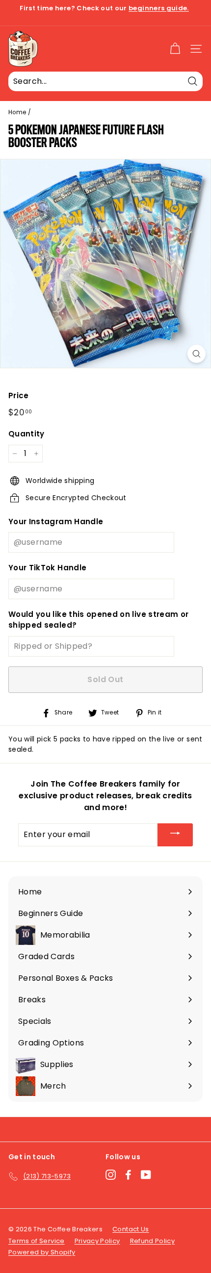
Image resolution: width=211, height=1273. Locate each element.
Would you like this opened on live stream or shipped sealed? (98, 620)
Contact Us (130, 1229)
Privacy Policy (97, 1241)
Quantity (26, 434)
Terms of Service (36, 1241)
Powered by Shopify (41, 1252)
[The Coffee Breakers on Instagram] (111, 1175)
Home (17, 112)
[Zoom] (196, 354)
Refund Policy (152, 1241)
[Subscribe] (175, 834)
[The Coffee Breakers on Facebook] (128, 1175)
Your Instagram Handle (55, 521)
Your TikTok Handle (47, 567)
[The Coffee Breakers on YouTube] (146, 1175)
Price (18, 395)
